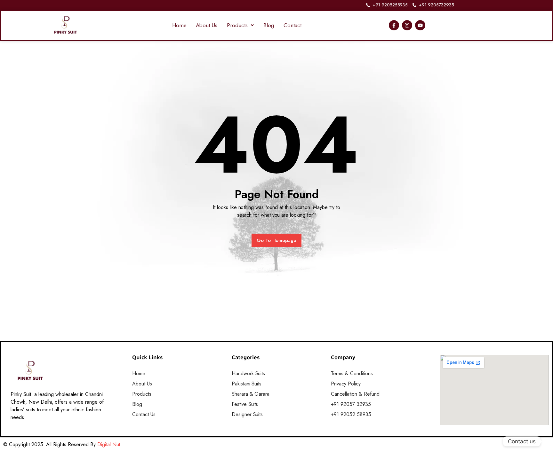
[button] (240, 25)
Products (237, 25)
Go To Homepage (277, 240)
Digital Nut (108, 444)
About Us (206, 25)
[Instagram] (407, 25)
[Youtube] (420, 25)
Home (179, 25)
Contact (292, 25)
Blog (268, 25)
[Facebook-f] (394, 25)
